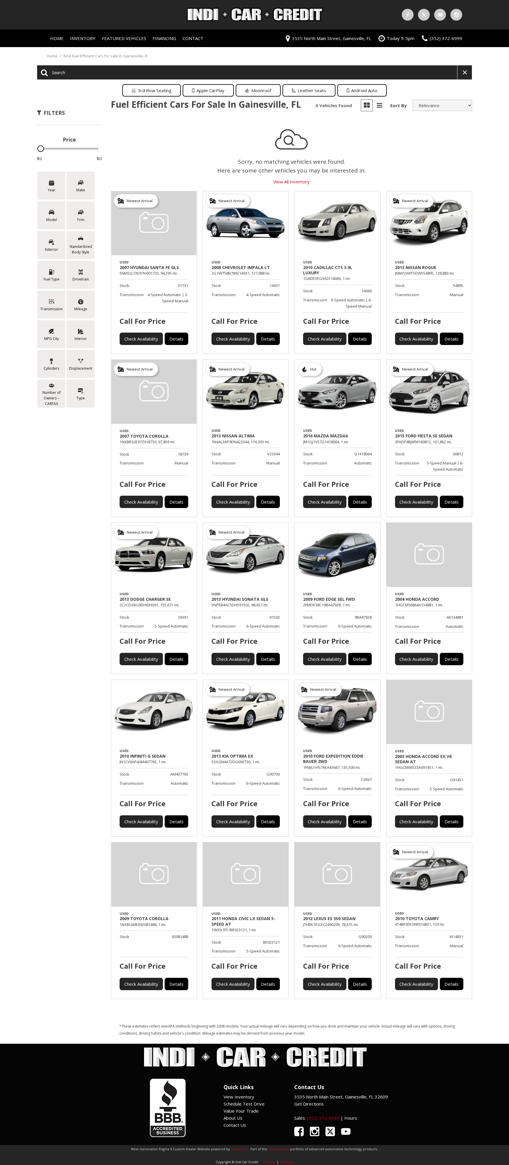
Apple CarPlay (210, 90)
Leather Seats (312, 90)
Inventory (82, 38)
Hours (350, 1118)
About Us (233, 1118)
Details (176, 339)
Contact (193, 38)
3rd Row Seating (154, 90)
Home (57, 38)
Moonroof (261, 90)
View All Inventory (291, 182)
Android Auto (364, 90)
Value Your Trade (241, 1111)
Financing (164, 38)
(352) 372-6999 (323, 1118)
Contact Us (235, 1125)
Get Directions (309, 1104)
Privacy (269, 1162)
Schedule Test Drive (244, 1104)
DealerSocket (278, 1149)
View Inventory (239, 1097)
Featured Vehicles (124, 38)
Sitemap (286, 1162)
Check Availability (141, 339)
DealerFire (239, 1149)
